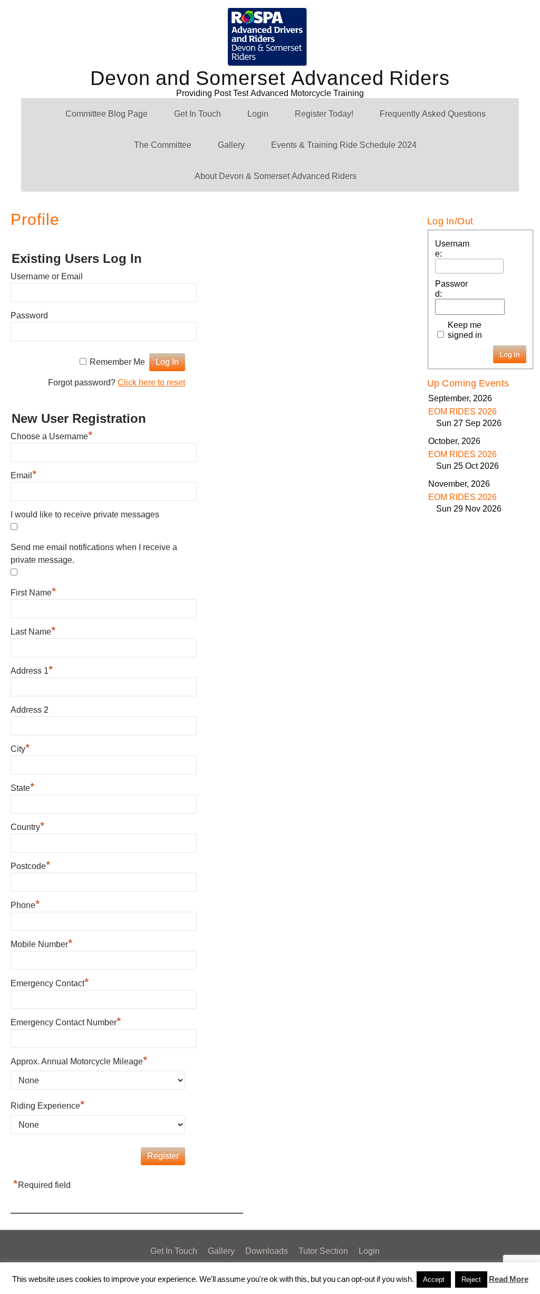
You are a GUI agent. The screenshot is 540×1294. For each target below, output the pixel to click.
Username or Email (47, 276)
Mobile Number (42, 944)
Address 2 (30, 709)
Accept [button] (434, 1279)
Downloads (266, 1251)
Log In (509, 354)
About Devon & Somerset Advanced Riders (275, 176)
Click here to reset (151, 382)
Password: (451, 289)
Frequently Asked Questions (433, 114)
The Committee (162, 145)
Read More (508, 1279)
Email (24, 475)
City (20, 748)
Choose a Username (52, 436)
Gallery (231, 145)
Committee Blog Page (106, 114)
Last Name (33, 631)
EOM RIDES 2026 (462, 412)
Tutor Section (323, 1251)
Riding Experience (48, 1105)
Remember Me (117, 361)
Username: (452, 249)
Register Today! (324, 114)
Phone (25, 905)
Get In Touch (197, 114)
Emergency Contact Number (66, 1022)
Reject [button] (471, 1279)
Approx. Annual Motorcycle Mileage (79, 1061)
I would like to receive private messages (85, 514)
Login (257, 114)
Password (29, 315)
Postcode (31, 866)
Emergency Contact (50, 983)
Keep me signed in (465, 330)
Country (28, 827)
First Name (33, 592)
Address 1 (32, 670)
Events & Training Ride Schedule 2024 (344, 145)
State (23, 787)
